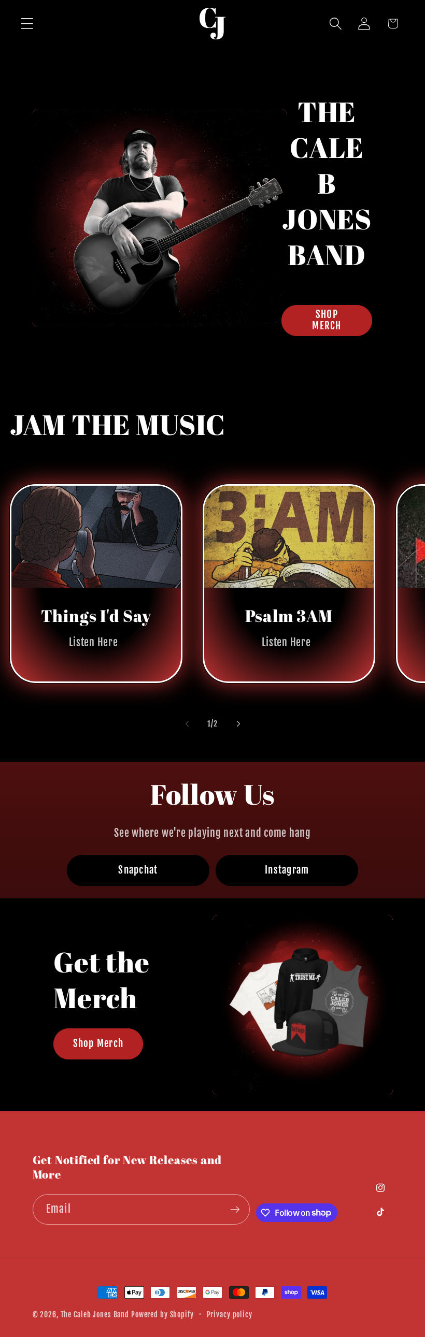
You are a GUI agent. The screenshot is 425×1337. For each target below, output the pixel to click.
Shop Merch (98, 1043)
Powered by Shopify (162, 1314)
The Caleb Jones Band (95, 1314)
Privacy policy (229, 1314)
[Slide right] (238, 723)
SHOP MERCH (326, 320)
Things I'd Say (95, 615)
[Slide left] (187, 723)
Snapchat (138, 870)
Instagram (287, 870)
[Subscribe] (235, 1209)
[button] (27, 23)
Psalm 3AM (289, 615)
